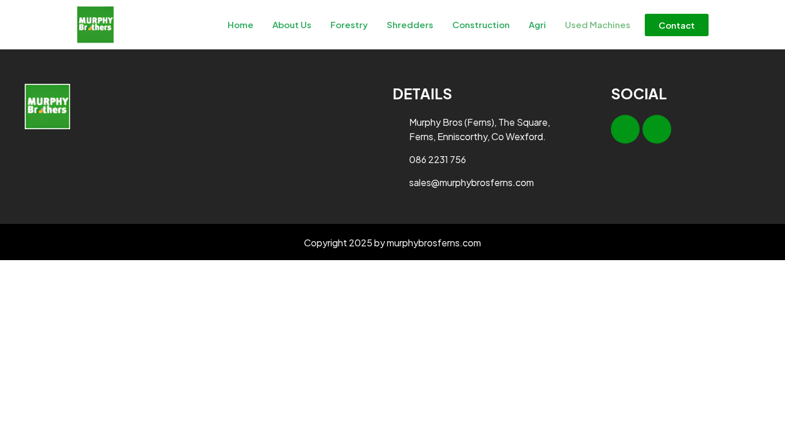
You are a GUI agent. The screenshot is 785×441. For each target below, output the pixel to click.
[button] (677, 25)
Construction (481, 24)
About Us (291, 24)
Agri (537, 24)
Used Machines (597, 24)
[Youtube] (656, 129)
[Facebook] (625, 129)
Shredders (410, 24)
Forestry (349, 24)
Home (240, 24)
